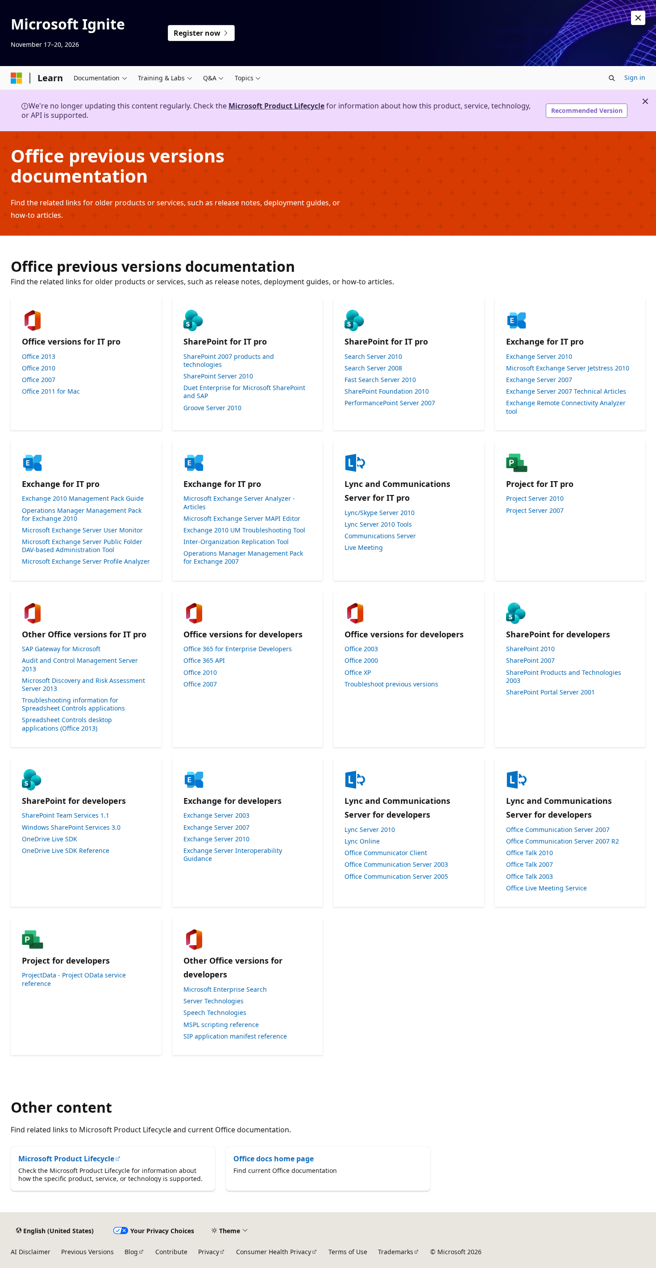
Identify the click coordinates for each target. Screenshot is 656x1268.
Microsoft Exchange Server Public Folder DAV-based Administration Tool (82, 546)
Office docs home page (273, 1158)
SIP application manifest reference (235, 1036)
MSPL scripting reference (221, 1025)
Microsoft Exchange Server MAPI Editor (241, 519)
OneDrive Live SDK (49, 839)
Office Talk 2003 (529, 877)
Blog (131, 1251)
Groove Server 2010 (212, 408)
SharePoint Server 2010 (218, 376)
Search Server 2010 (373, 357)
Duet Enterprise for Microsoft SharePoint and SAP (244, 392)
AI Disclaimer (30, 1251)
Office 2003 (361, 649)
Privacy (208, 1251)
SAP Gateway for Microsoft (61, 649)
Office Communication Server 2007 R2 (562, 841)
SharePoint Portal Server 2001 (550, 692)
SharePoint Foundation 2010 (387, 391)
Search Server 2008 (373, 368)
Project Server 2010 (535, 499)
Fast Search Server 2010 (380, 380)
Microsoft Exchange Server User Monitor (82, 530)
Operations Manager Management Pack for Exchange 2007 (243, 557)
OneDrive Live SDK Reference (65, 851)
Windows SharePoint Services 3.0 (71, 827)
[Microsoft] (16, 78)
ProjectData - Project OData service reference (74, 979)
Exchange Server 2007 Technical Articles (566, 391)
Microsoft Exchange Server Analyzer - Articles (239, 503)
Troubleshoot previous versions (391, 684)
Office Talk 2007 (529, 865)
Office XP (358, 673)
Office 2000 (361, 661)
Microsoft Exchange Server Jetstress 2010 (567, 368)
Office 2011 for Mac (51, 391)
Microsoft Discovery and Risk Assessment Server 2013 (83, 685)
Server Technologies (213, 1001)
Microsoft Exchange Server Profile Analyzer (86, 561)
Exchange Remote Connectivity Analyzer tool (566, 407)
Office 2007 (38, 380)
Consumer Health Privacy (273, 1251)
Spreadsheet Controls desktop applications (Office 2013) (67, 724)
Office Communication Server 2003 (396, 865)
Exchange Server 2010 (539, 357)
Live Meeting (364, 548)
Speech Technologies (214, 1013)
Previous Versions (87, 1251)
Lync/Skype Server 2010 (380, 513)
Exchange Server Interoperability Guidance (232, 855)
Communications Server (380, 536)
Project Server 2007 (535, 511)
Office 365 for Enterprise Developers (237, 649)
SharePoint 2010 (530, 649)
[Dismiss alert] (638, 18)
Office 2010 (38, 368)
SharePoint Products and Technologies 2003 (563, 677)
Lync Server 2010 (370, 830)
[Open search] (612, 78)
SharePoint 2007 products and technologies (228, 361)
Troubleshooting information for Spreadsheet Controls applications (73, 704)
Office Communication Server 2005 (396, 877)
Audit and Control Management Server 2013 (80, 665)
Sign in (634, 77)
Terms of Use (347, 1251)
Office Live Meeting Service (546, 888)
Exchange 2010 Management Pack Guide (83, 499)
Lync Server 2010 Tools (378, 524)
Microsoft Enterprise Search (225, 989)
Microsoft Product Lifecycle (276, 106)
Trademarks (395, 1251)
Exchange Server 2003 (216, 815)
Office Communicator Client (386, 853)
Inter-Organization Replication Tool (236, 542)
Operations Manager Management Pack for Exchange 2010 (81, 515)
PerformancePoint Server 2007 (390, 403)
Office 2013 (38, 357)
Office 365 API (204, 661)
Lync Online (362, 841)
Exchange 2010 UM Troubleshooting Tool (244, 530)
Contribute (171, 1251)
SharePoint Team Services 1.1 (65, 815)
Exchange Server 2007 (539, 380)
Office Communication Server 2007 (558, 830)
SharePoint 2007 (530, 661)
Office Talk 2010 (529, 853)
